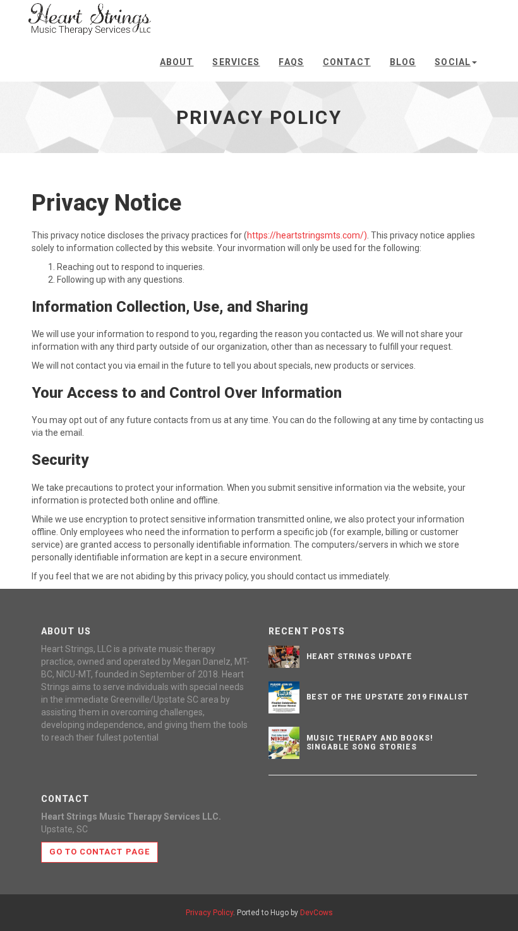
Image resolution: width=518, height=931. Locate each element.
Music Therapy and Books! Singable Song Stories (369, 742)
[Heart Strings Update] (284, 657)
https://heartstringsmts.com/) (307, 235)
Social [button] (453, 62)
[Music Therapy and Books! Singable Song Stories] (284, 743)
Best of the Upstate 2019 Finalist (387, 697)
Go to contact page (99, 851)
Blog (403, 62)
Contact (347, 62)
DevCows (316, 912)
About (177, 62)
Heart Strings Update (359, 656)
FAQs (291, 62)
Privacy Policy (209, 912)
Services (236, 62)
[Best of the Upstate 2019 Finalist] (284, 697)
